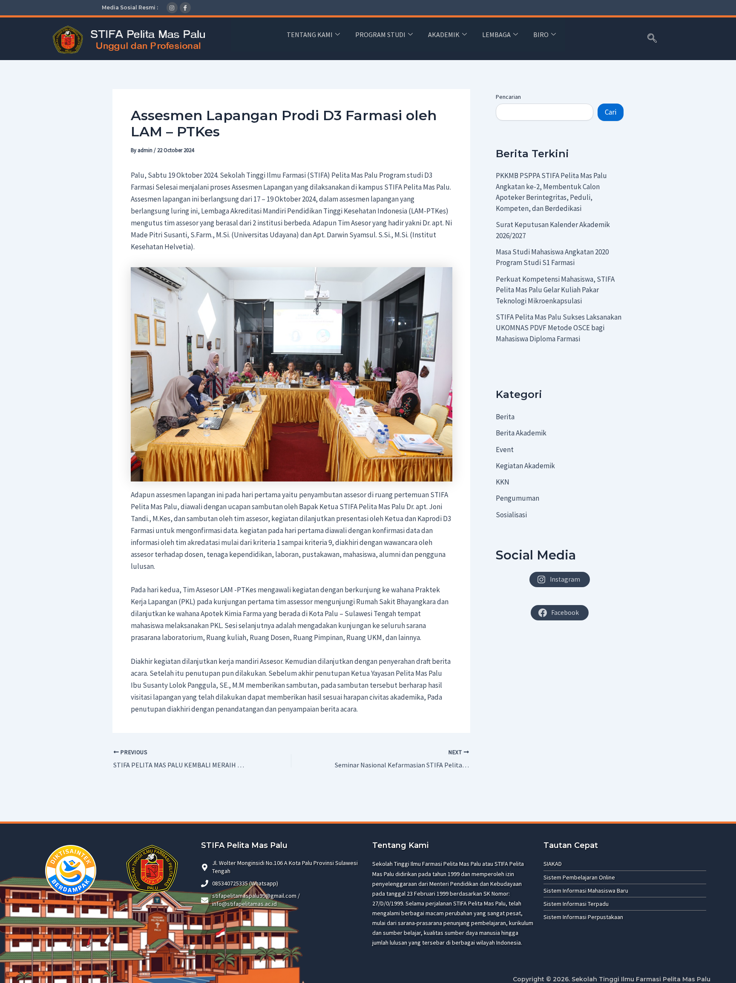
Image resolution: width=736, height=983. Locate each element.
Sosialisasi (511, 514)
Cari (610, 112)
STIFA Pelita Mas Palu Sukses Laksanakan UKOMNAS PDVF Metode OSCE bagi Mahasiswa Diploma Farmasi (558, 327)
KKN (502, 482)
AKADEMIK (444, 34)
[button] (652, 38)
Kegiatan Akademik (525, 465)
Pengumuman (517, 498)
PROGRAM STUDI (380, 34)
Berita (505, 416)
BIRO (541, 34)
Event (505, 449)
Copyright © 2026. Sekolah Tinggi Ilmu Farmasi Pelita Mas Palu (611, 979)
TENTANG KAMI (310, 34)
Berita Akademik (521, 433)
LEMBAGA (496, 34)
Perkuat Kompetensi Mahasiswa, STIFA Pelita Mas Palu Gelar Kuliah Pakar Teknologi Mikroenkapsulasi (555, 290)
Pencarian (508, 97)
